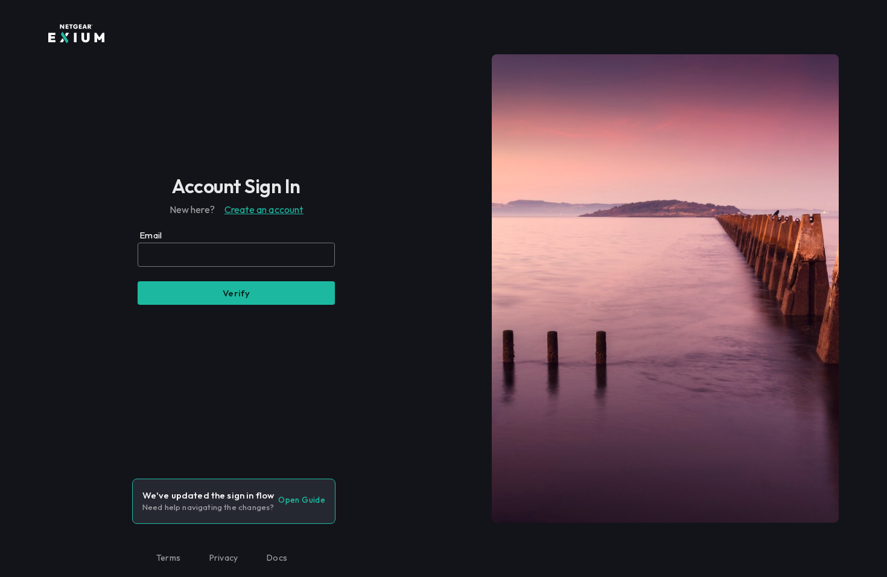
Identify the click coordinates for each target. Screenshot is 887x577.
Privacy (223, 557)
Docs (277, 557)
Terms (168, 557)
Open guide (301, 500)
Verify (236, 293)
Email (150, 235)
